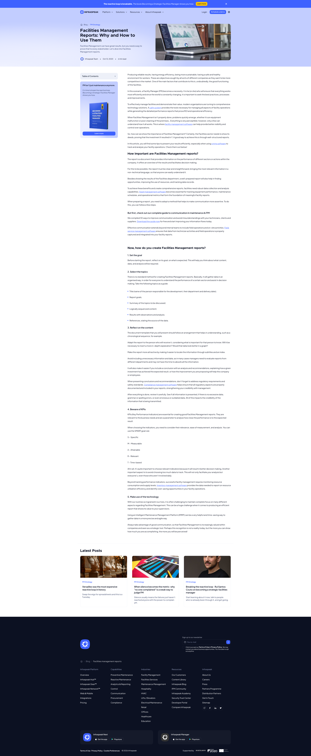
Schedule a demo (218, 12)
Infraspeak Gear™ (88, 684)
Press (204, 684)
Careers (206, 679)
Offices (144, 712)
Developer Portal (179, 702)
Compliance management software (160, 384)
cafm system (155, 107)
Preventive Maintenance (122, 675)
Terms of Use (204, 647)
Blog (85, 25)
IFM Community (179, 688)
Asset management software (152, 191)
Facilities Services (149, 679)
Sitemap (206, 702)
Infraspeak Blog (179, 684)
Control (114, 688)
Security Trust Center (181, 698)
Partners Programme (211, 688)
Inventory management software (172, 485)
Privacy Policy (216, 647)
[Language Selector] (229, 12)
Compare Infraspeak (181, 707)
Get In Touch (208, 698)
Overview (84, 675)
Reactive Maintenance (121, 679)
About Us (206, 675)
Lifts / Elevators (148, 698)
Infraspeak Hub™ (88, 679)
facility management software (178, 124)
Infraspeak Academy (181, 693)
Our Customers (179, 675)
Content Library (179, 679)
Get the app (102, 739)
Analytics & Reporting (120, 684)
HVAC (144, 693)
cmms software (218, 143)
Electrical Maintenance (151, 702)
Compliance (116, 702)
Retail (143, 707)
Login (204, 12)
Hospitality (146, 688)
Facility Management (150, 675)
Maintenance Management (153, 684)
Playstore (118, 739)
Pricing (83, 702)
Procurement (117, 698)
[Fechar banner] (226, 4)
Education (146, 721)
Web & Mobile (86, 693)
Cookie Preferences (112, 751)
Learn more (201, 4)
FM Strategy (95, 25)
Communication (118, 693)
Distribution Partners (211, 693)
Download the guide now (148, 221)
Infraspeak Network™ (90, 688)
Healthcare (146, 716)
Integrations (85, 698)
